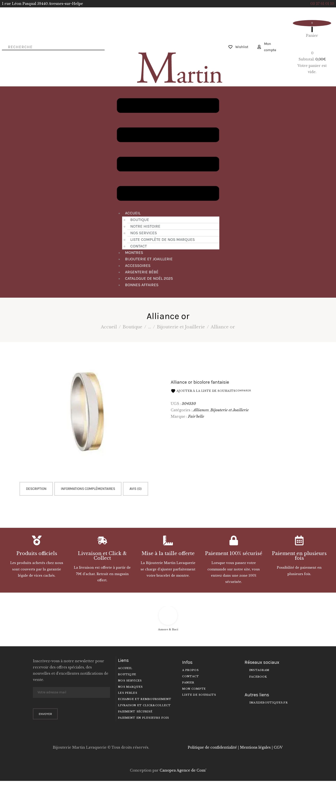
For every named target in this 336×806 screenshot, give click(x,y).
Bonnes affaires (141, 284)
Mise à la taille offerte (168, 553)
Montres (134, 252)
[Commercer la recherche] (3, 46)
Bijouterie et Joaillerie (149, 259)
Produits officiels (36, 553)
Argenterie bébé (141, 272)
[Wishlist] (230, 47)
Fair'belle (196, 416)
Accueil (133, 213)
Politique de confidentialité (212, 747)
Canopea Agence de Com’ (183, 770)
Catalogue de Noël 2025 (149, 278)
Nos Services (143, 233)
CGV (278, 747)
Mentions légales (255, 747)
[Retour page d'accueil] (168, 39)
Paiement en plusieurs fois (299, 555)
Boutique (139, 219)
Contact (138, 246)
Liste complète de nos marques (162, 239)
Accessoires (137, 265)
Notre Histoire (145, 226)
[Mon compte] (259, 47)
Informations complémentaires (88, 489)
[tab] (36, 489)
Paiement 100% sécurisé (233, 553)
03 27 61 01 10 (322, 4)
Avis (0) (136, 489)
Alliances (201, 410)
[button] (168, 150)
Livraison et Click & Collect (102, 555)
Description (36, 489)
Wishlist (241, 47)
